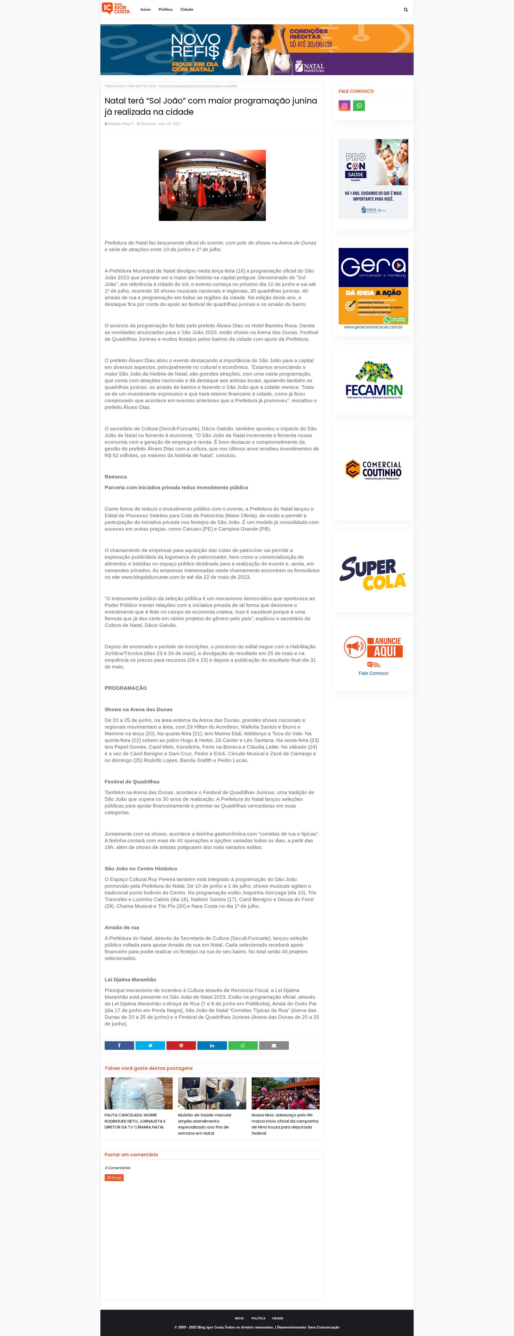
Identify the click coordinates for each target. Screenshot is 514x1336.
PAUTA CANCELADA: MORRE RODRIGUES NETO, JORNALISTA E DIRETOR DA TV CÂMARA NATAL (135, 1121)
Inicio (239, 1318)
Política (259, 1318)
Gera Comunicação (323, 1327)
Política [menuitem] (165, 9)
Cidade (277, 1318)
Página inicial (114, 86)
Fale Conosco (373, 673)
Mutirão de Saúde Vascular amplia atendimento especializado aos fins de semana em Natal (205, 1124)
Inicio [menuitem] (146, 9)
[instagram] (344, 105)
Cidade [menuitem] (186, 9)
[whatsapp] (359, 105)
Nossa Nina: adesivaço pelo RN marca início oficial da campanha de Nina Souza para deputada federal (285, 1124)
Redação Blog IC (121, 124)
